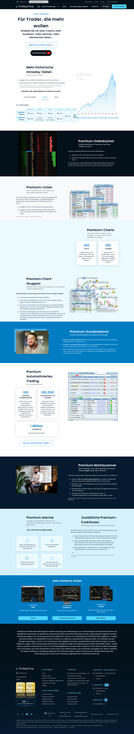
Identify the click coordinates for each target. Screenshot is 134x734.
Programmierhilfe (72, 704)
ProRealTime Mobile (47, 701)
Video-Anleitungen (72, 701)
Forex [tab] (56, 97)
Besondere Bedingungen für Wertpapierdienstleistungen (81, 714)
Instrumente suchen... (37, 1)
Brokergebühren (100, 676)
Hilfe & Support (89, 1)
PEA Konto (95, 6)
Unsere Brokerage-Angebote (79, 6)
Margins (98, 678)
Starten (33, 618)
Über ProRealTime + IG (99, 704)
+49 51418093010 (21, 677)
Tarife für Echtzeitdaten (49, 678)
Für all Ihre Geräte (47, 694)
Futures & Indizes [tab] (30, 97)
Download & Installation (67, 618)
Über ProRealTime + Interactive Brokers (104, 673)
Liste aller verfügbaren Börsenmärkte (53, 680)
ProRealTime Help (72, 696)
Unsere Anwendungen (49, 6)
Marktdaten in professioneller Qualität (78, 680)
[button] (58, 6)
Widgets (44, 685)
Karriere (96, 1)
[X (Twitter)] (18, 714)
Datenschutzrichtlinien (97, 714)
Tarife (64, 6)
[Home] (39, 6)
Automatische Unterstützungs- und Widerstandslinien (77, 684)
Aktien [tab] (45, 97)
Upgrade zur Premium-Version (40, 45)
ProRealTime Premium (48, 704)
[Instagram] (31, 714)
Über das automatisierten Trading (36, 443)
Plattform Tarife (46, 676)
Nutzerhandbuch (72, 699)
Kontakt (102, 1)
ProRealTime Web (47, 699)
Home (43, 673)
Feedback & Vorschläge (49, 683)
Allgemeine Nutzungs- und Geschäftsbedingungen (65, 714)
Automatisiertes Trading (74, 676)
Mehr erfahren (101, 618)
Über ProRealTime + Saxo (100, 688)
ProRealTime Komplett (48, 696)
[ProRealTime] (26, 6)
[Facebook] (22, 714)
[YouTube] (27, 714)
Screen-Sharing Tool (50, 714)
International (23, 1)
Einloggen (105, 6)
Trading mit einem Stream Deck (76, 678)
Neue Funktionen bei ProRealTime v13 (78, 673)
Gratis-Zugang (119, 6)
